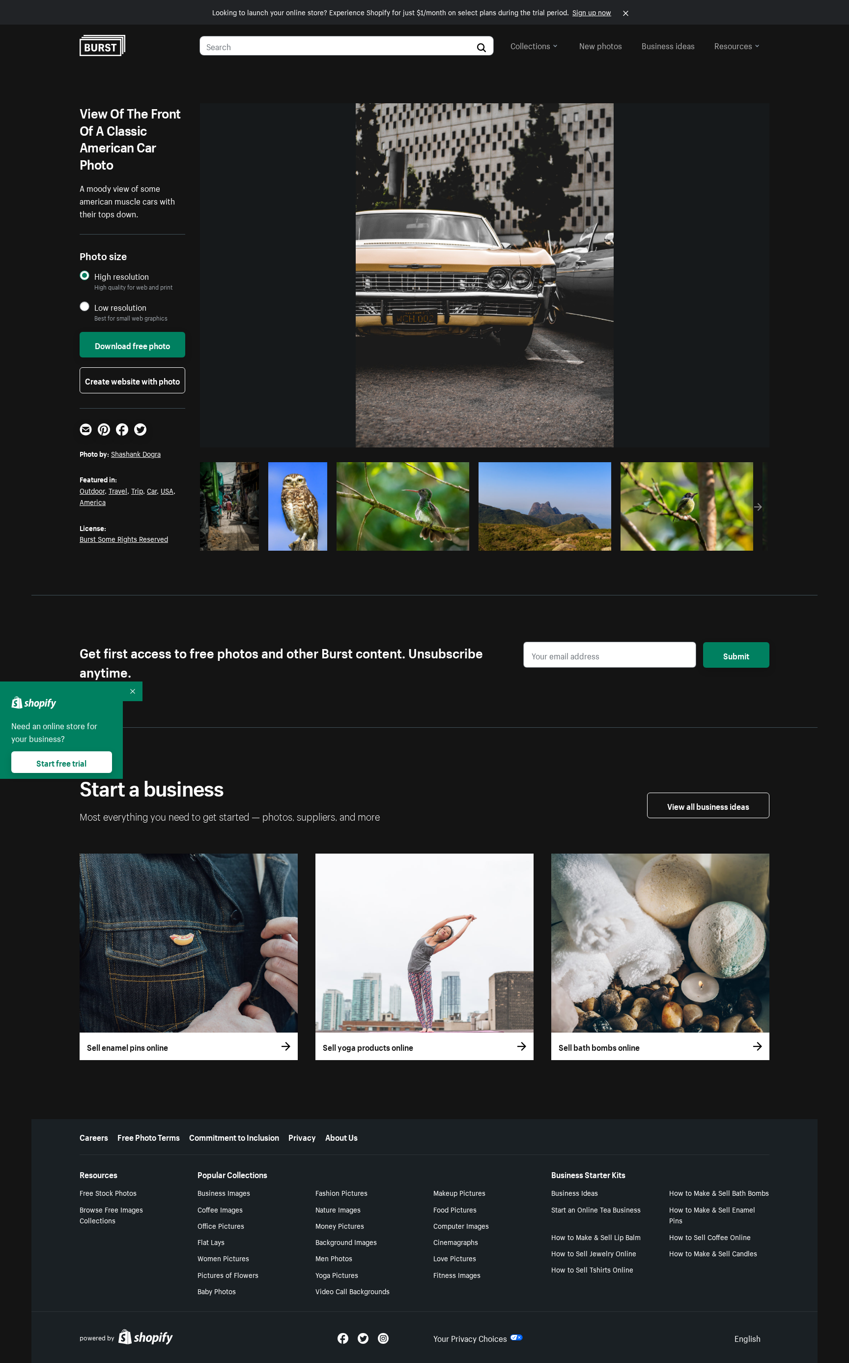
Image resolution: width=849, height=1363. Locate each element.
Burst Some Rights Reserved (124, 538)
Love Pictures (454, 1257)
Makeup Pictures (459, 1192)
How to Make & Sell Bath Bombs (719, 1192)
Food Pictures (455, 1209)
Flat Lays (211, 1241)
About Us (341, 1136)
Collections (530, 44)
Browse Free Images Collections (111, 1215)
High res (402, 540)
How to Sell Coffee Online (710, 1236)
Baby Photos (217, 1290)
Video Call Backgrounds (352, 1290)
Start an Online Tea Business (596, 1209)
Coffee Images (220, 1209)
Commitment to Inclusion (234, 1136)
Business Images (224, 1192)
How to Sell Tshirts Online (592, 1269)
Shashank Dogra (136, 453)
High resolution (121, 276)
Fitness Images (457, 1274)
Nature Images (338, 1209)
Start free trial (61, 762)
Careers (94, 1136)
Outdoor (92, 490)
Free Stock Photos (108, 1192)
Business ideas (668, 44)
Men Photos (333, 1257)
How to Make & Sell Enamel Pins (712, 1215)
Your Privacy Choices (470, 1337)
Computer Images (461, 1225)
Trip (137, 490)
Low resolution (120, 307)
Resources (733, 44)
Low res (233, 540)
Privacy (302, 1136)
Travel (118, 490)
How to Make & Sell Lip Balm (596, 1236)
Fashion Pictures (341, 1192)
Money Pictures (339, 1225)
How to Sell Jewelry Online (593, 1252)
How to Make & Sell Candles (713, 1252)
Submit (736, 655)
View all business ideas (708, 805)
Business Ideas (574, 1192)
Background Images (346, 1241)
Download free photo (132, 344)
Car (152, 490)
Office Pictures (221, 1225)
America (93, 501)
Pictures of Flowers (228, 1274)
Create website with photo (132, 380)
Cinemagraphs (455, 1241)
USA (167, 490)
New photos (600, 44)
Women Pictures (223, 1257)
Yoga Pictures (336, 1274)
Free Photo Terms (148, 1136)
